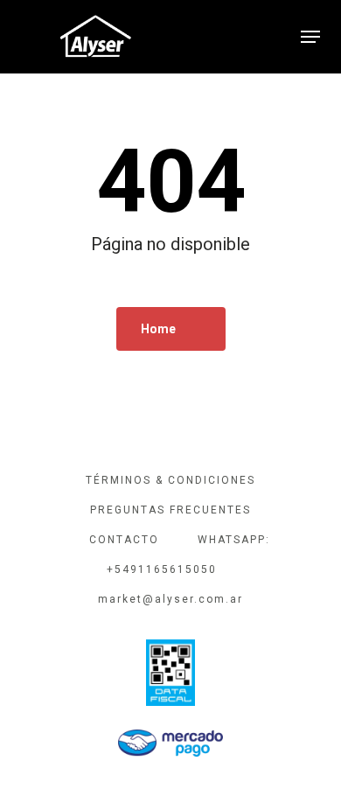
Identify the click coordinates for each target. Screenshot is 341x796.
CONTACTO (124, 540)
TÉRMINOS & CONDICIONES (170, 480)
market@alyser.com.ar (170, 599)
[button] (310, 36)
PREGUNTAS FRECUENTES (170, 510)
